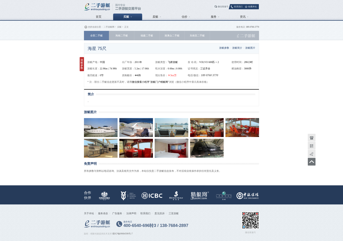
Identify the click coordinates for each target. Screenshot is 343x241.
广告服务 (117, 213)
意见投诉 (160, 213)
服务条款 (103, 213)
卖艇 (155, 16)
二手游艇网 (109, 27)
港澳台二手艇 (172, 35)
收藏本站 (252, 6)
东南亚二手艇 (197, 35)
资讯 (243, 16)
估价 (184, 16)
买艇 (126, 16)
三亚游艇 (174, 213)
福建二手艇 (147, 35)
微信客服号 (223, 6)
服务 (214, 16)
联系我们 (238, 6)
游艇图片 (250, 47)
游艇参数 (224, 47)
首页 (98, 16)
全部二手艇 (96, 35)
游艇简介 (237, 47)
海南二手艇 (121, 35)
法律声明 (131, 213)
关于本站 (89, 213)
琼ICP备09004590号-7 (122, 233)
